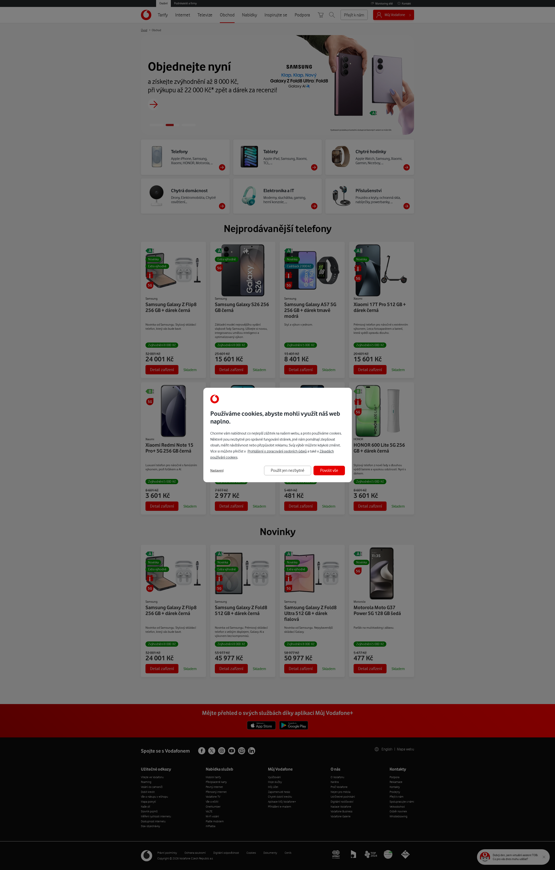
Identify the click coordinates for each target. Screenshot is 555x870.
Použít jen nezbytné (287, 470)
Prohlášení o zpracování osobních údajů (277, 451)
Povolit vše (329, 470)
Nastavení (217, 470)
